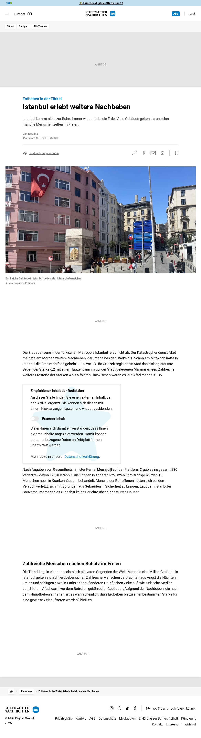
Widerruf (190, 724)
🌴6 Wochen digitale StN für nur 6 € (101, 3)
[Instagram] (112, 708)
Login (192, 13)
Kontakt (157, 724)
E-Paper (19, 14)
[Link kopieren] (134, 153)
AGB (92, 718)
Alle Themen (40, 26)
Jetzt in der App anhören (44, 153)
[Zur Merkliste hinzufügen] (175, 153)
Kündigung (188, 718)
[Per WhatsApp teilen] (162, 153)
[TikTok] (127, 708)
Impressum (173, 724)
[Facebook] (135, 708)
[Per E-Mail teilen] (153, 153)
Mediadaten (127, 718)
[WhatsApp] (119, 708)
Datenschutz (107, 718)
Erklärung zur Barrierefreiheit (158, 718)
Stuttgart (23, 26)
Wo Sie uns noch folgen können (174, 708)
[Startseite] (11, 691)
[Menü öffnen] (6, 14)
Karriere (81, 718)
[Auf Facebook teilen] (144, 153)
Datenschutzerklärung (81, 456)
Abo (175, 13)
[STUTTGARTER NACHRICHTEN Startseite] (100, 13)
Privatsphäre (63, 718)
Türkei (10, 26)
